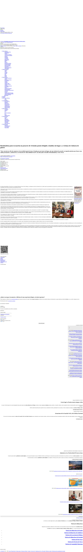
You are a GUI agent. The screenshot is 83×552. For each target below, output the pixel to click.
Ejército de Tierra (7, 107)
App (5, 42)
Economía (3, 96)
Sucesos (6, 117)
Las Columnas (7, 126)
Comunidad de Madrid (8, 88)
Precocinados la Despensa (78, 198)
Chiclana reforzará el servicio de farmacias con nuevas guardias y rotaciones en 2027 (75, 334)
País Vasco (6, 91)
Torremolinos (7, 66)
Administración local (3, 261)
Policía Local (7, 103)
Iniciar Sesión (2, 31)
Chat (1, 42)
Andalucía (4, 69)
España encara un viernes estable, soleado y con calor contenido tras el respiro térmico (75, 362)
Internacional (6, 95)
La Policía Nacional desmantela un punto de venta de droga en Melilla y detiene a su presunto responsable (75, 347)
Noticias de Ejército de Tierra (75, 541)
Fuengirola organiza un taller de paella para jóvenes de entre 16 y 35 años (75, 344)
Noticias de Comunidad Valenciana (74, 544)
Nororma (6, 62)
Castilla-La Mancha (8, 84)
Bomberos (6, 102)
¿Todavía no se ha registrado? (4, 314)
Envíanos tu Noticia (24, 551)
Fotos (14, 45)
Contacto (29, 551)
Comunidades (2, 257)
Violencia (1, 262)
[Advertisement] (29, 7)
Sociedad (3, 116)
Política (3, 108)
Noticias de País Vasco (77, 539)
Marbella (6, 60)
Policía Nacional (7, 104)
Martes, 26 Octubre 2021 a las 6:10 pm (6, 156)
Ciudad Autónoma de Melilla (9, 93)
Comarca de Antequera (8, 54)
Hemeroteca (24, 45)
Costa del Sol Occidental (8, 55)
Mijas (5, 61)
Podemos (6, 110)
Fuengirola (6, 57)
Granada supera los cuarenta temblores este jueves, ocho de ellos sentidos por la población (75, 359)
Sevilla (6, 76)
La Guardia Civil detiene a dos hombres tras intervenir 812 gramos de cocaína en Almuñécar (75, 337)
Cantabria (6, 82)
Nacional (1, 259)
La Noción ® (2, 551)
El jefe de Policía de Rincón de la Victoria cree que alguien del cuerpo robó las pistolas (75, 371)
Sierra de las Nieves (8, 65)
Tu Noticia (19, 45)
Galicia (6, 87)
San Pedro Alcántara (10, 45)
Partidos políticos (7, 115)
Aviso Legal (33, 551)
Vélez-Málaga (7, 68)
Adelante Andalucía (8, 112)
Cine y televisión (7, 123)
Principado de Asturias (8, 79)
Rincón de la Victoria (8, 63)
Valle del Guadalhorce (8, 67)
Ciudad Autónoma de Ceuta (9, 92)
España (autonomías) (8, 94)
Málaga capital (7, 59)
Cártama (6, 53)
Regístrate (1, 30)
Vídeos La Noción (3, 45)
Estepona (6, 56)
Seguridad (4, 100)
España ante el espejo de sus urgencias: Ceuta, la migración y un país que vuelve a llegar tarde (75, 331)
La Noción (2, 41)
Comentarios (7, 158)
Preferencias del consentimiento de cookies (58, 551)
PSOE (6, 114)
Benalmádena (7, 52)
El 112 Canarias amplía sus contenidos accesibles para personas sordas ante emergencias (76, 350)
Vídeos (16, 45)
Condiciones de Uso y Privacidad (40, 551)
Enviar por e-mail (3, 167)
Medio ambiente (7, 120)
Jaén (5, 74)
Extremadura (7, 86)
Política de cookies (49, 551)
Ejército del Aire (7, 106)
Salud (5, 118)
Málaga (3, 51)
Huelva (6, 73)
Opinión (3, 124)
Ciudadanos (6, 109)
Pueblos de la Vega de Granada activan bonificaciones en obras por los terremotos (75, 373)
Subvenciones (2, 260)
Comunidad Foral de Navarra (9, 90)
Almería (6, 70)
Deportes (3, 97)
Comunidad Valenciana (8, 85)
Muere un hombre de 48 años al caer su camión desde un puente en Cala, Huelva (76, 341)
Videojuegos (6, 121)
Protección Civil (7, 101)
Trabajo (1, 258)
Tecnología (6, 122)
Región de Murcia (7, 89)
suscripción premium (14, 299)
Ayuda (10, 551)
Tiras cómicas (7, 127)
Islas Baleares (7, 80)
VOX (5, 111)
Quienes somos (18, 551)
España (3, 77)
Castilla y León (7, 83)
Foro (3, 42)
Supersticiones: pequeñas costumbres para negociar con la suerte (76, 368)
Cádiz (5, 71)
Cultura (6, 99)
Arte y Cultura (4, 98)
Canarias (6, 81)
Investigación (7, 119)
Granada (6, 72)
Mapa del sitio (13, 551)
